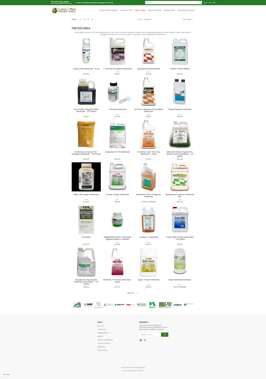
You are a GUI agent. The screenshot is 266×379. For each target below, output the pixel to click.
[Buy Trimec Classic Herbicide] (117, 176)
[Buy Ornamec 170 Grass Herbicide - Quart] (117, 262)
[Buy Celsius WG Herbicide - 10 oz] (86, 51)
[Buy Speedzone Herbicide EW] (148, 51)
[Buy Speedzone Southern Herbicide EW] (179, 176)
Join (164, 335)
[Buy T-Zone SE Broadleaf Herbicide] (117, 51)
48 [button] (92, 19)
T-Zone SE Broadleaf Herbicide (117, 68)
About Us (101, 326)
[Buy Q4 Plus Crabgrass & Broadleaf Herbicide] (148, 91)
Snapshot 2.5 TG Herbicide (117, 152)
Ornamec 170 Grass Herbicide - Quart (117, 280)
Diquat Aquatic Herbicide (179, 109)
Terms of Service (104, 343)
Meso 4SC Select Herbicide (86, 194)
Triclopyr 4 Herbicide (148, 237)
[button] (207, 2)
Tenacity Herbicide (117, 109)
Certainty (86, 237)
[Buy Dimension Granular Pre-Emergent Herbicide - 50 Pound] (86, 134)
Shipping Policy (103, 333)
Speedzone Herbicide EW (148, 68)
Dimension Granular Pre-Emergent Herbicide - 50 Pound (86, 153)
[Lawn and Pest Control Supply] (64, 10)
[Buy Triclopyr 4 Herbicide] (148, 219)
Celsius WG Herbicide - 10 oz (86, 68)
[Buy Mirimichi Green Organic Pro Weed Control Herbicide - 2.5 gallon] (179, 134)
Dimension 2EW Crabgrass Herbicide (148, 195)
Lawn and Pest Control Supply (130, 367)
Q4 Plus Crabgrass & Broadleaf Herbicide (148, 110)
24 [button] (84, 19)
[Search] (200, 2)
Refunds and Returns (105, 340)
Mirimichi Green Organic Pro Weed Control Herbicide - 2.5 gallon (179, 154)
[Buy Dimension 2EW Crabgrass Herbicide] (148, 176)
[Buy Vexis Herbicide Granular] (179, 262)
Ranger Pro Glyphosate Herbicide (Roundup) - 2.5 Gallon (86, 281)
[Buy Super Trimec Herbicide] (148, 262)
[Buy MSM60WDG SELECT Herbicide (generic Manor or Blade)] (117, 219)
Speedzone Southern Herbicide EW (180, 195)
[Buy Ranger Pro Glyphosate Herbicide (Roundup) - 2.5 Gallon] (86, 262)
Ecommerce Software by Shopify (133, 371)
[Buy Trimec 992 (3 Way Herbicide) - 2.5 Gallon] (179, 219)
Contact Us (102, 329)
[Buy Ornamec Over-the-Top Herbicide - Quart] (148, 134)
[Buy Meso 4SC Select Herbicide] (86, 176)
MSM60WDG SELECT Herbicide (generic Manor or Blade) (117, 238)
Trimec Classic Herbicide (117, 194)
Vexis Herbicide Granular (179, 279)
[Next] (137, 293)
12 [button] (80, 19)
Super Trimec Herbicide (148, 279)
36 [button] (88, 19)
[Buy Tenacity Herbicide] (117, 91)
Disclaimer (101, 347)
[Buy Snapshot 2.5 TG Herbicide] (117, 134)
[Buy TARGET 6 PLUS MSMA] (179, 51)
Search (100, 336)
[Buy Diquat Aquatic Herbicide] (179, 91)
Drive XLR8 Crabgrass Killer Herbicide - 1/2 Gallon (86, 110)
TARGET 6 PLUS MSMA (180, 68)
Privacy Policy (102, 350)
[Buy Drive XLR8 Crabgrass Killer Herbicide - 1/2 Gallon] (86, 91)
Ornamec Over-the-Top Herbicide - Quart (148, 153)
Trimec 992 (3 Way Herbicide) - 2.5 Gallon (180, 238)
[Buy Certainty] (86, 219)
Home (140, 19)
